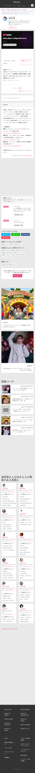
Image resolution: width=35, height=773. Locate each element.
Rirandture (10, 577)
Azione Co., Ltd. (25, 728)
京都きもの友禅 (6, 505)
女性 (11, 24)
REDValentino (6, 499)
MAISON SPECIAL (7, 548)
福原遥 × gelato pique (7, 252)
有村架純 (22, 514)
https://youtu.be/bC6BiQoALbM (12, 133)
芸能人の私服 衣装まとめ (13, 9)
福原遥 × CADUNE (14, 244)
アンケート (17, 276)
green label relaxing (25, 552)
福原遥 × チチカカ (6, 254)
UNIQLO (5, 619)
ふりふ (4, 550)
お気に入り (12, 27)
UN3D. (4, 528)
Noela (9, 598)
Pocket (6, 237)
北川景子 (5, 514)
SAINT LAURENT (7, 526)
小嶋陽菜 (5, 563)
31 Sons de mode (7, 573)
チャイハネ (4, 256)
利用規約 (6, 757)
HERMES (5, 571)
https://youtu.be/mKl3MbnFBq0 (12, 146)
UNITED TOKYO (20, 254)
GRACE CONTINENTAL (8, 501)
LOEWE (22, 545)
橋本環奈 (22, 488)
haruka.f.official (14, 21)
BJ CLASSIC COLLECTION (9, 503)
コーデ (14, 5)
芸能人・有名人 (22, 5)
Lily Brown (5, 496)
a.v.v (27, 522)
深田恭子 (5, 609)
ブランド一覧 (7, 748)
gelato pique (29, 254)
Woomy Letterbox (25, 724)
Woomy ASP (7, 709)
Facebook (26, 234)
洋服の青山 (22, 505)
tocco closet (6, 600)
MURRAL (22, 522)
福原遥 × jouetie (6, 250)
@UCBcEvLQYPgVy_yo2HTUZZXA (19, 22)
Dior (31, 522)
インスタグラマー (6, 5)
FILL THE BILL (10, 550)
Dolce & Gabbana (7, 524)
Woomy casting (8, 719)
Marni (4, 522)
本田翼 (22, 537)
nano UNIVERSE (24, 548)
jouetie (13, 254)
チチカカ (10, 256)
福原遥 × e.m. (5, 244)
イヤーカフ (16, 206)
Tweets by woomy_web (9, 629)
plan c (21, 599)
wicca (29, 524)
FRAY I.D (22, 575)
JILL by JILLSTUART (8, 575)
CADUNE (16, 222)
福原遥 (24, 9)
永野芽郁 (22, 586)
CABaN (26, 619)
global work (23, 554)
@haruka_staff (26, 21)
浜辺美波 (5, 488)
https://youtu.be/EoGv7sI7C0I (11, 139)
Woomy (17, 2)
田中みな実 (5, 586)
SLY (9, 619)
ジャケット (16, 220)
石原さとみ (23, 563)
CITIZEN (9, 528)
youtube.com (28, 155)
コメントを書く (17, 88)
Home (6, 738)
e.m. (15, 208)
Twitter (6, 234)
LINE (16, 234)
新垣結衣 (5, 537)
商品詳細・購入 (18, 214)
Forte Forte (28, 575)
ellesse (26, 599)
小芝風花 (22, 609)
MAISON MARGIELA (25, 499)
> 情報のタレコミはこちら (25, 91)
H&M (10, 545)
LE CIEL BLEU (23, 573)
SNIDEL (22, 496)
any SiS (12, 600)
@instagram (24, 755)
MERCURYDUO (6, 596)
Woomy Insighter (25, 709)
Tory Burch (28, 617)
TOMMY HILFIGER (24, 597)
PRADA (22, 594)
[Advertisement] (17, 177)
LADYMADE (9, 621)
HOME (3, 9)
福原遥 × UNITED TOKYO (17, 250)
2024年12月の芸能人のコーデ (9, 264)
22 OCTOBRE (23, 524)
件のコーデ (11, 492)
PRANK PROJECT (24, 621)
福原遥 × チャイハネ (19, 252)
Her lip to (5, 577)
